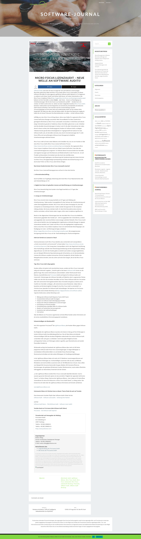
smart (101, 141)
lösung (105, 132)
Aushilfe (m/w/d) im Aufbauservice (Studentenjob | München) (102, 164)
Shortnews (97, 95)
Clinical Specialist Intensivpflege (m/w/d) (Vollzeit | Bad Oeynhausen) (102, 177)
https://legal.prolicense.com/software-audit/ (69, 290)
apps (104, 121)
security (99, 138)
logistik (101, 132)
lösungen (97, 134)
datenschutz (104, 125)
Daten (100, 126)
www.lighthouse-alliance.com (42, 387)
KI (106, 130)
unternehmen (100, 145)
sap (96, 138)
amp (96, 121)
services (97, 141)
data (96, 126)
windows (96, 147)
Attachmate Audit (66, 478)
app (102, 121)
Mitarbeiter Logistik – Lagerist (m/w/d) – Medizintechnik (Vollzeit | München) (102, 170)
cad (95, 123)
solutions (97, 143)
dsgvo (107, 128)
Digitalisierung (100, 128)
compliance (103, 123)
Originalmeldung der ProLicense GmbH (49, 448)
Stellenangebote (99, 98)
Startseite (101, 2)
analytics (99, 121)
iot (105, 130)
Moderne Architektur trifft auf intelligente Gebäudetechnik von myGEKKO (44, 509)
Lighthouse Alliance (60, 325)
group (103, 130)
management (103, 134)
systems (107, 143)
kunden (97, 132)
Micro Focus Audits (80, 104)
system (103, 143)
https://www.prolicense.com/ (43, 428)
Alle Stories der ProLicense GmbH (47, 450)
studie (100, 143)
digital (109, 126)
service (105, 138)
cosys (107, 123)
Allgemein (42, 478)
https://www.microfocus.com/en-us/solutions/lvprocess (49, 146)
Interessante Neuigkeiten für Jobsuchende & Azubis (103, 157)
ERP (100, 130)
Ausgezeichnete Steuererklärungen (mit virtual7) (101, 64)
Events (96, 92)
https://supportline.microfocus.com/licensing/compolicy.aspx (68, 98)
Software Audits (38, 90)
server (102, 138)
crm (109, 123)
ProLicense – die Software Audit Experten (45, 410)
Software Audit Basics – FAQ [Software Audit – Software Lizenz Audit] (53, 404)
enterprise (97, 130)
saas (108, 136)
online (105, 136)
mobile (102, 136)
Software (106, 140)
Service (108, 2)
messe (109, 134)
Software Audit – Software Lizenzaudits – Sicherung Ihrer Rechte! (52, 397)
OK (93, 536)
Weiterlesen (99, 536)
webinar (106, 145)
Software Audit (71, 270)
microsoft (97, 136)
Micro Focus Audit (71, 480)
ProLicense (53, 275)
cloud (99, 123)
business (108, 121)
